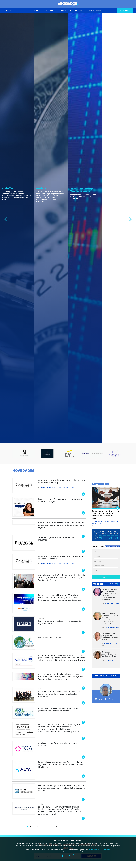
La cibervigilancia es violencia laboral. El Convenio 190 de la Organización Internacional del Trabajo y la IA (109, 594)
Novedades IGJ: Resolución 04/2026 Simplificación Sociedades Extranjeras (61, 557)
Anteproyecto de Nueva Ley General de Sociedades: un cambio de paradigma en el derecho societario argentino (61, 525)
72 (53, 826)
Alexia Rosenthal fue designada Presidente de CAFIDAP (59, 744)
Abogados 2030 (51, 10)
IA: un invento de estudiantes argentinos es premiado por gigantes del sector (58, 709)
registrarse (124, 10)
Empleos (63, 10)
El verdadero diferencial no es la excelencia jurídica (109, 654)
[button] (6, 10)
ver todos (113, 584)
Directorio (73, 10)
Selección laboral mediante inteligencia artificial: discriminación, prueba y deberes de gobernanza (110, 618)
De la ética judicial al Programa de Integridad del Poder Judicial (110, 637)
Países (82, 10)
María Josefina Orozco (105, 699)
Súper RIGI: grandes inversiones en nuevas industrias (58, 538)
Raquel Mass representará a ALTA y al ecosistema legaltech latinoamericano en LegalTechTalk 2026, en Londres (61, 764)
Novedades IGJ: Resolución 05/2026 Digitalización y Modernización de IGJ (61, 481)
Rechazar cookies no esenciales (99, 850)
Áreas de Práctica (95, 10)
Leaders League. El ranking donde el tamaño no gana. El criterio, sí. (60, 500)
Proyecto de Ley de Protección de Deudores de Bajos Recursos (59, 622)
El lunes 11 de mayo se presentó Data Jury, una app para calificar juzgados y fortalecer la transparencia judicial (61, 788)
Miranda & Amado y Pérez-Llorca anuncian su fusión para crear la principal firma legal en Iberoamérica (59, 694)
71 (48, 826)
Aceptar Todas (68, 856)
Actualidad (38, 10)
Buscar (106, 577)
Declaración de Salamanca (50, 637)
